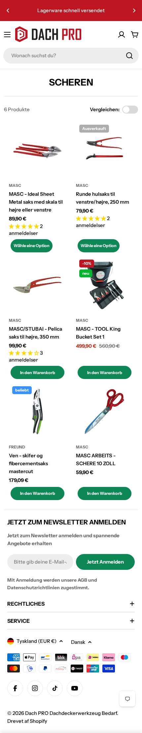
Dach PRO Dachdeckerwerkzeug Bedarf (71, 713)
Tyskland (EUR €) (36, 641)
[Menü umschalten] (7, 34)
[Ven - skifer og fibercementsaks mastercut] (37, 411)
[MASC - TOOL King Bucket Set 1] (104, 285)
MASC (15, 185)
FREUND (17, 446)
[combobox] (71, 55)
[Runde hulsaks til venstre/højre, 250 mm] (104, 150)
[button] (8, 10)
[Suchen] (129, 56)
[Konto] (121, 34)
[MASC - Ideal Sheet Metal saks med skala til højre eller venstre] (37, 150)
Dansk (78, 642)
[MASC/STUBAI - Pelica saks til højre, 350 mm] (37, 285)
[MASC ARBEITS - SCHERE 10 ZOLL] (104, 411)
